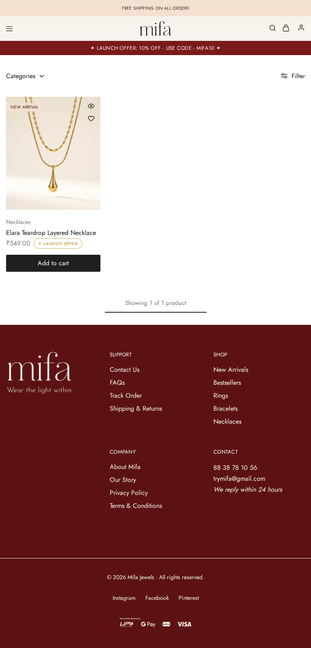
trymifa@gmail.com (239, 478)
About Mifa (125, 466)
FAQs (117, 382)
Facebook (157, 598)
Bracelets (225, 408)
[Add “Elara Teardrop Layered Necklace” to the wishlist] (91, 118)
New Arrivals (230, 369)
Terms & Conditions (136, 505)
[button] (53, 263)
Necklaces (18, 222)
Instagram (124, 598)
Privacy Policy (129, 492)
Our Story (123, 479)
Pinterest (189, 598)
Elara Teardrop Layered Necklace (51, 232)
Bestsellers (227, 382)
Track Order (126, 395)
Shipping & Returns (136, 408)
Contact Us (124, 369)
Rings (220, 395)
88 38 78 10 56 (235, 467)
